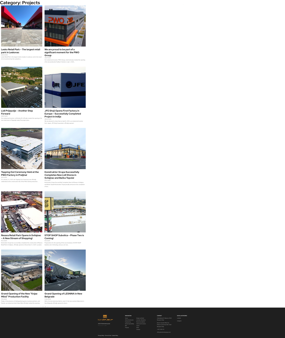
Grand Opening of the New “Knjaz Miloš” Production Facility (19, 295)
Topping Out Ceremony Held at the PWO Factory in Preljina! (20, 173)
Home (145, 4)
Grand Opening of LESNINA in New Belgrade (63, 295)
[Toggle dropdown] (165, 4)
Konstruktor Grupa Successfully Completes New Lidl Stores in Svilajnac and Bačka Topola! (62, 175)
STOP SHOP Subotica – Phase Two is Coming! (64, 237)
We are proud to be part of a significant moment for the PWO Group (62, 52)
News (175, 4)
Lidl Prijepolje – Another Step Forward (17, 112)
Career (180, 4)
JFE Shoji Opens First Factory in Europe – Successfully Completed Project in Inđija (63, 113)
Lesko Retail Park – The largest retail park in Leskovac (20, 51)
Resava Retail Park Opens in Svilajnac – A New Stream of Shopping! (21, 237)
